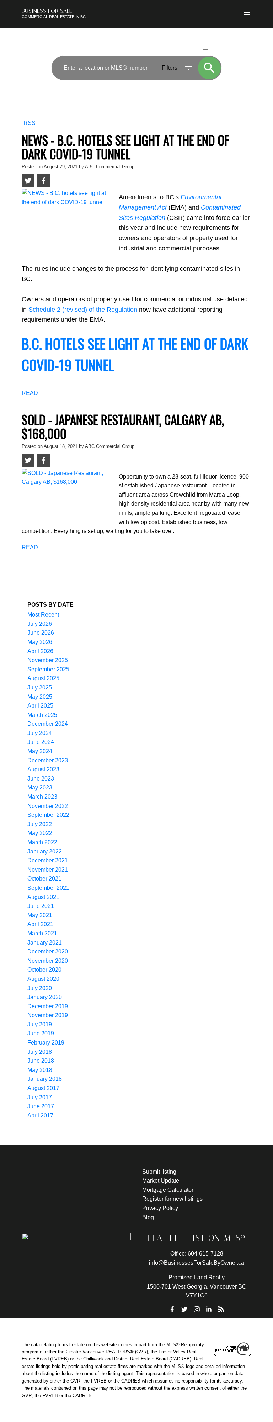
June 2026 (40, 633)
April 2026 (40, 651)
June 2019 (40, 1033)
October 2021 (44, 879)
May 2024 (39, 751)
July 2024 (39, 733)
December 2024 (47, 724)
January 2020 (44, 997)
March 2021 (42, 933)
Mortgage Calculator (167, 1190)
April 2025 (40, 706)
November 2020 (47, 961)
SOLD (216, 49)
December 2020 (47, 951)
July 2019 (39, 1024)
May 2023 (39, 787)
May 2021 (39, 915)
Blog (148, 1217)
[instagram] (197, 1309)
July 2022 (39, 824)
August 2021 (43, 897)
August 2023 (43, 769)
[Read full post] (67, 217)
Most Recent (43, 615)
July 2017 (39, 1097)
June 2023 (40, 779)
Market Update (160, 1181)
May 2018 (39, 1070)
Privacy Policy (160, 1208)
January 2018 (44, 1079)
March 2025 (42, 715)
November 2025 (47, 660)
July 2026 (39, 624)
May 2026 (39, 642)
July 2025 (39, 687)
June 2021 (40, 906)
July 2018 (39, 1052)
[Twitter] (184, 1309)
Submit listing (159, 1172)
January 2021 (44, 943)
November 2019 (47, 1015)
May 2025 (39, 697)
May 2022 (39, 833)
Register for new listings (172, 1199)
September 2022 (48, 815)
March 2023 (42, 797)
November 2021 (47, 870)
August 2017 (43, 1088)
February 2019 (45, 1043)
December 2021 (47, 860)
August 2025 (43, 678)
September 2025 (48, 669)
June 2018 (40, 1061)
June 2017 (40, 1106)
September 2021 (48, 888)
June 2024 (40, 742)
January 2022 (44, 852)
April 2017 (40, 1115)
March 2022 (42, 842)
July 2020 (39, 988)
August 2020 (43, 979)
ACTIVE (189, 49)
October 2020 (44, 970)
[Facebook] (172, 1309)
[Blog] (221, 1309)
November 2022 (47, 806)
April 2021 (40, 924)
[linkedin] (209, 1309)
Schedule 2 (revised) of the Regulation (82, 309)
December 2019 (47, 1006)
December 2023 (47, 760)
